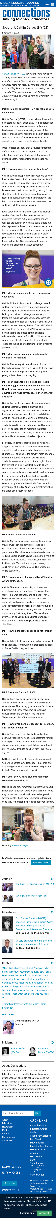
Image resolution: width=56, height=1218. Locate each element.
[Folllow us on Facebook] (6, 1172)
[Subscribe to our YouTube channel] (10, 1172)
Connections (8, 1137)
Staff (32, 1160)
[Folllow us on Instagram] (13, 1172)
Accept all (44, 1213)
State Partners (37, 1163)
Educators (7, 1123)
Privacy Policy (32, 1205)
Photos (5, 1130)
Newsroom (7, 1126)
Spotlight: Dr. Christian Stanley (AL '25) (35, 884)
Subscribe (9, 1183)
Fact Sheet (35, 1139)
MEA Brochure (37, 1142)
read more (8, 1014)
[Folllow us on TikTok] (20, 1172)
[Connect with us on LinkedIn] (17, 1172)
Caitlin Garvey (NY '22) (22, 846)
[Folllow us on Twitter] (3, 1172)
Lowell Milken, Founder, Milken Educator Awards (42, 1149)
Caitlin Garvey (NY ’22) (13, 73)
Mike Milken (36, 1156)
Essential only (27, 1213)
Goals (33, 1132)
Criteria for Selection (40, 1135)
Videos (5, 1133)
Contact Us (7, 1140)
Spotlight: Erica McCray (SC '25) (31, 895)
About (5, 1119)
